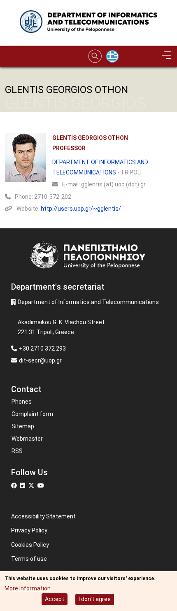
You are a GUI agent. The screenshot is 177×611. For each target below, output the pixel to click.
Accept (54, 599)
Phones (22, 401)
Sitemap (23, 426)
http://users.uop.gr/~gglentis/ (81, 208)
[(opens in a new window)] (15, 485)
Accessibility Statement (43, 516)
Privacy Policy (29, 530)
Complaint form (32, 414)
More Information (28, 588)
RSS (17, 451)
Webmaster (27, 438)
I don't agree (95, 599)
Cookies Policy (30, 544)
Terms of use (29, 558)
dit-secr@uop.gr (40, 360)
